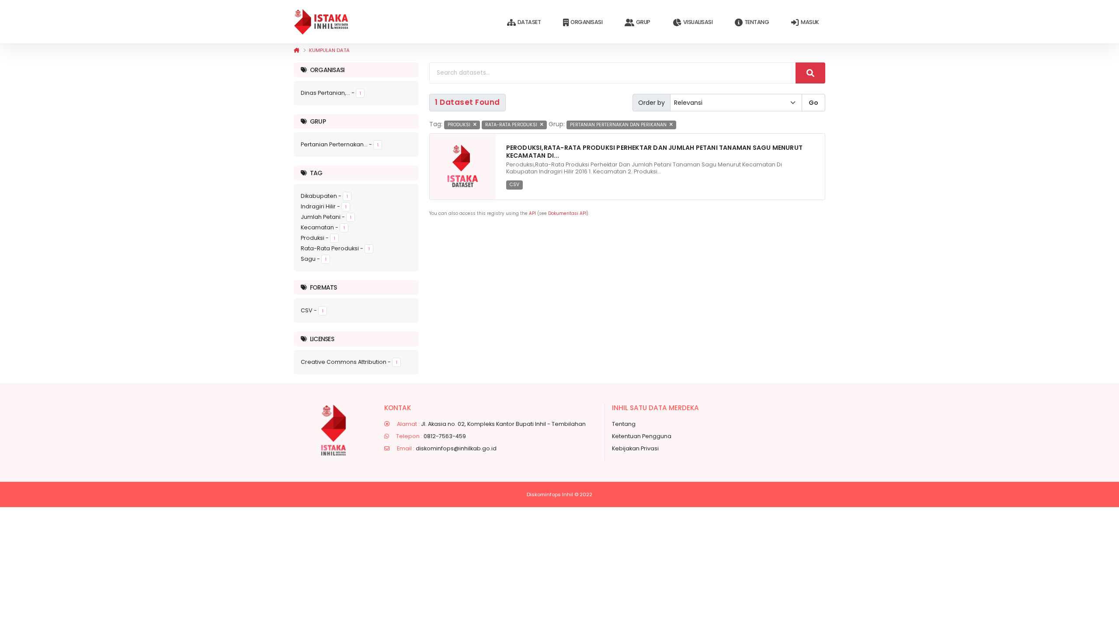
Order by (651, 102)
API (532, 213)
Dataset (529, 22)
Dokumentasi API (567, 213)
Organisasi (586, 22)
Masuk (810, 22)
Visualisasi (698, 22)
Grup (643, 22)
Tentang (756, 22)
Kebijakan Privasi (635, 448)
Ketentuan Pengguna (641, 436)
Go (813, 102)
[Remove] (474, 124)
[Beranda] (296, 50)
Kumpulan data (329, 50)
